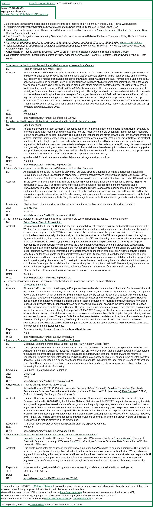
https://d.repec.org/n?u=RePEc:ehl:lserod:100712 (49, 118)
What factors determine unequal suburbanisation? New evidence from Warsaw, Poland (51, 55)
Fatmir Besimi (139, 36)
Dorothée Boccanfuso (129, 30)
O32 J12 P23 (30, 208)
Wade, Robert (129, 24)
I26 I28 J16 (29, 373)
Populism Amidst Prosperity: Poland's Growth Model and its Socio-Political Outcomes (51, 27)
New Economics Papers (42, 3)
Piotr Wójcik (76, 441)
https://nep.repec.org (71, 492)
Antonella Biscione (107, 30)
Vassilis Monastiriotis (17, 39)
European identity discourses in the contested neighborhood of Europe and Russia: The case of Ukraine (61, 42)
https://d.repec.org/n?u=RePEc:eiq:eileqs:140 (47, 277)
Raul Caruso (122, 52)
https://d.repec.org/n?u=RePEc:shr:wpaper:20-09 (49, 215)
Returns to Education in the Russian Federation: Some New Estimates (43, 45)
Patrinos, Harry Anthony (81, 344)
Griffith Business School (57, 498)
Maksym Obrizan (10, 14)
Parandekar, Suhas (118, 45)
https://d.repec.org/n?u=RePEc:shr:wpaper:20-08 (49, 431)
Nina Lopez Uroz (109, 27)
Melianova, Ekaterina (95, 45)
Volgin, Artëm (23, 48)
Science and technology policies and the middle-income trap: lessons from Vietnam (50, 24)
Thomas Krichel (37, 504)
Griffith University (82, 498)
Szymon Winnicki (130, 55)
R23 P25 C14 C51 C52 (35, 471)
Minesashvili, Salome (131, 42)
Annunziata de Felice (26, 33)
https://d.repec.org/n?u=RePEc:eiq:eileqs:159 (47, 164)
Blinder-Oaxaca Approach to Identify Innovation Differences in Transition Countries (49, 30)
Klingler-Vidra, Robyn (109, 24)
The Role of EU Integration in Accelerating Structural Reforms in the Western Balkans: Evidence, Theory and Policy (67, 36)
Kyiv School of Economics (34, 14)
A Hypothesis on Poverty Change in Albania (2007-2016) (36, 52)
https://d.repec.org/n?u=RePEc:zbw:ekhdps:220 (48, 337)
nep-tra (6, 3)
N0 (25, 110)
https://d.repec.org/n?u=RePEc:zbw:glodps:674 (48, 381)
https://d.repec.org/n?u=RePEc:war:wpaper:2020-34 (50, 478)
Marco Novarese (10, 495)
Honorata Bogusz (110, 55)
